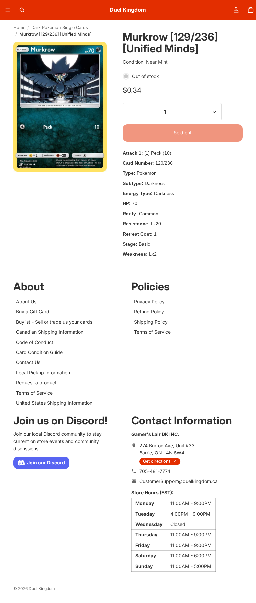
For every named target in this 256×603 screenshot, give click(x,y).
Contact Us (28, 362)
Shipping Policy (151, 322)
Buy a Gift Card (32, 312)
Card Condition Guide (39, 352)
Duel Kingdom (42, 588)
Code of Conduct (34, 342)
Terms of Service (34, 393)
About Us (26, 301)
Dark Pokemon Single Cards (59, 27)
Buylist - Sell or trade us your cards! (55, 322)
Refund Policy (149, 312)
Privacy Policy (149, 301)
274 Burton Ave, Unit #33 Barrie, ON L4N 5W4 (167, 449)
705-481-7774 (154, 471)
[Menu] (7, 10)
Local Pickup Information (43, 372)
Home (19, 27)
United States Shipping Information (54, 403)
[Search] (22, 10)
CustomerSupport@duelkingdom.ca (178, 481)
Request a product (36, 382)
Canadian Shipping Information (49, 332)
